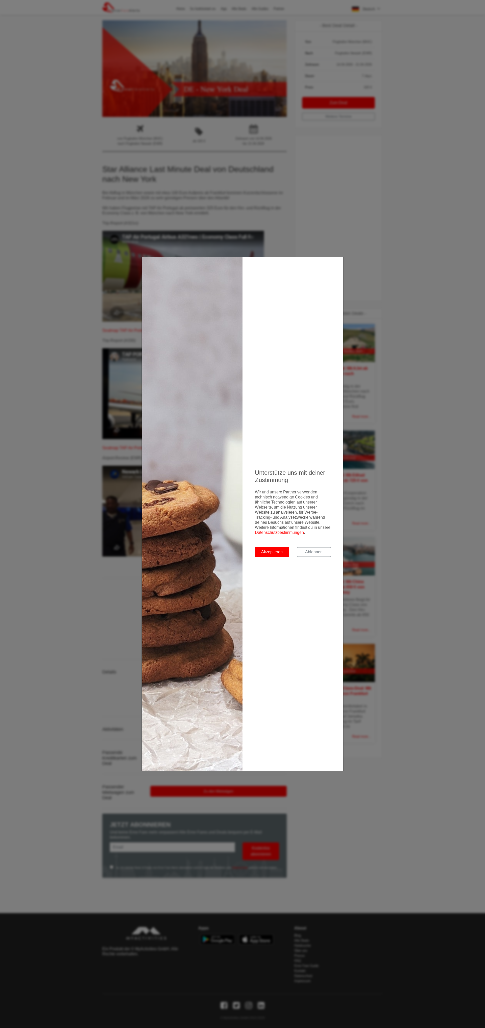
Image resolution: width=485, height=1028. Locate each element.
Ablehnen (314, 552)
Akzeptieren (272, 552)
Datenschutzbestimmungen (279, 532)
